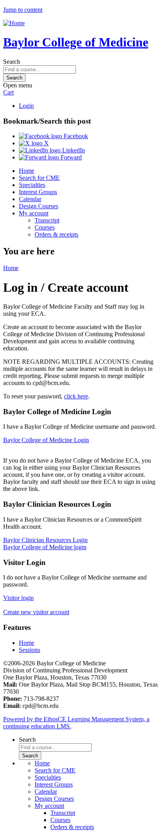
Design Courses (38, 206)
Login (26, 105)
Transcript (47, 220)
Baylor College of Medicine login (45, 547)
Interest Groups (38, 192)
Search (11, 61)
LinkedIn (73, 150)
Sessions (29, 649)
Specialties (32, 184)
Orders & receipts (56, 234)
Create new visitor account (36, 612)
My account (33, 213)
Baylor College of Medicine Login (46, 440)
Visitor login (18, 597)
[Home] (14, 23)
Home (26, 170)
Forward (70, 157)
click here (76, 396)
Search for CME (39, 177)
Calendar (30, 199)
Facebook (75, 136)
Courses (45, 227)
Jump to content (22, 9)
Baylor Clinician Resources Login (45, 540)
